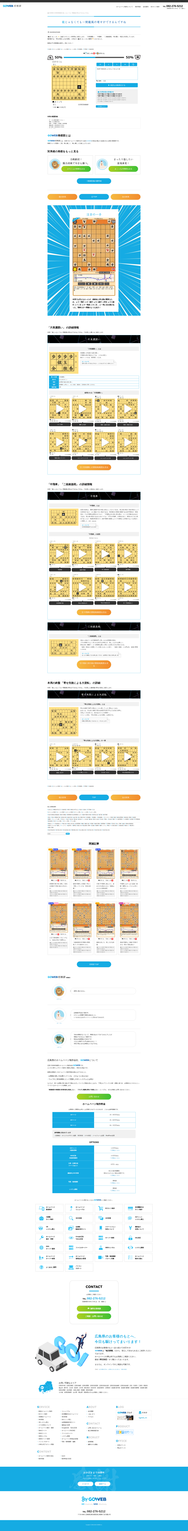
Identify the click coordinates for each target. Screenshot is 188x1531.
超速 (123, 823)
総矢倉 (80, 819)
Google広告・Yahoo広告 (69, 1428)
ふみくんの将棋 (69, 812)
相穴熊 (100, 814)
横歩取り (132, 825)
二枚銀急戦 (91, 49)
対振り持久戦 (71, 823)
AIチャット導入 (66, 1419)
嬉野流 (74, 825)
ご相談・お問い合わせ (94, 1316)
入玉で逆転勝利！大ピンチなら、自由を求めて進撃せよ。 (58, 925)
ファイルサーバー (67, 1433)
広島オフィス (121, 1445)
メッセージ (85, 1484)
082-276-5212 (174, 7)
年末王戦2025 (51, 830)
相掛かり (127, 825)
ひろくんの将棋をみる (76, 169)
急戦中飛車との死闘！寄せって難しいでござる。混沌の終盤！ (82, 872)
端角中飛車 (97, 823)
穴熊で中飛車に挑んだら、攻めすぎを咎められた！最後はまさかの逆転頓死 (105, 872)
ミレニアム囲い (56, 819)
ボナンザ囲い (66, 821)
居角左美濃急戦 (129, 823)
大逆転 (49, 49)
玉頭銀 (92, 825)
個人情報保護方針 (93, 1430)
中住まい (63, 819)
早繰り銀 (64, 823)
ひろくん (59, 999)
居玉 (49, 817)
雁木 (114, 819)
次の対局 (125, 197)
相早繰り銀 (95, 814)
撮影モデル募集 (93, 1444)
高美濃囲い (100, 817)
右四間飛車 (77, 823)
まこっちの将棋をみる (123, 169)
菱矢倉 (90, 819)
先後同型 (64, 809)
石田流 (113, 823)
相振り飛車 (51, 827)
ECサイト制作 (155, 6)
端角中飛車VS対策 (86, 814)
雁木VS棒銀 (63, 814)
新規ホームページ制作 (45, 1411)
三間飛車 (108, 823)
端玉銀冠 (50, 821)
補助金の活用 (66, 1425)
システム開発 (66, 1436)
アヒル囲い (73, 821)
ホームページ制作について (124, 6)
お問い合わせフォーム (95, 1428)
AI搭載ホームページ (45, 1417)
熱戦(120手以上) (75, 809)
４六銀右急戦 (114, 825)
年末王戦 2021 (106, 830)
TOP (95, 197)
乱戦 (81, 809)
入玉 (94, 809)
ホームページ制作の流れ (46, 1456)
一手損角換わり (57, 823)
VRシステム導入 (44, 1422)
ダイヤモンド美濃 (108, 817)
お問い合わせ (94, 1097)
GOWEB (88, 141)
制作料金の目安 (66, 1458)
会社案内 (145, 6)
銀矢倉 (75, 819)
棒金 (108, 825)
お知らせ (50, 809)
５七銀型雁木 (119, 819)
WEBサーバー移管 (44, 1439)
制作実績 (138, 6)
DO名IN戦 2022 (67, 830)
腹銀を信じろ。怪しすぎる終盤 (105, 928)
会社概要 (90, 1411)
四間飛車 (103, 823)
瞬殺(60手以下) (57, 809)
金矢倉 (71, 819)
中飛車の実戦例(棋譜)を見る (95, 612)
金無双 (134, 817)
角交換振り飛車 (86, 825)
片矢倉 (101, 819)
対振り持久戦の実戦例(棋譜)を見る (95, 664)
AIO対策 (41, 1419)
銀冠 (115, 817)
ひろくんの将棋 (56, 49)
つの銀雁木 (126, 819)
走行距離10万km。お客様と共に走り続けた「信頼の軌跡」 (113, 1369)
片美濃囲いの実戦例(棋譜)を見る (95, 467)
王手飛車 (89, 809)
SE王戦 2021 (91, 830)
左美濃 (131, 819)
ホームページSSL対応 (68, 1430)
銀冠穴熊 (70, 817)
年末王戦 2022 (98, 830)
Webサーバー (43, 1430)
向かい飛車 (118, 823)
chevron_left (108, 64)
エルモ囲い (59, 821)
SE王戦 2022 (59, 830)
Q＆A (63, 1456)
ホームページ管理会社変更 (70, 1439)
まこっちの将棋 (65, 49)
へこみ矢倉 (85, 819)
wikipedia (94, 521)
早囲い (105, 819)
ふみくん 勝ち (93, 812)
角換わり (50, 823)
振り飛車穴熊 (81, 817)
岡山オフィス (121, 1448)
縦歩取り (70, 825)
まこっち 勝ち (73, 49)
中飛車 (85, 49)
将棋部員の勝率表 (95, 181)
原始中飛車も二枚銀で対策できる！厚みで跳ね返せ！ (129, 928)
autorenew (133, 64)
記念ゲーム (102, 1484)
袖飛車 (97, 825)
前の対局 (62, 197)
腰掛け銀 (87, 823)
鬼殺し (58, 825)
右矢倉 (110, 819)
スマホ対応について (45, 1425)
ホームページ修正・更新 (46, 1428)
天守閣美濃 (137, 819)
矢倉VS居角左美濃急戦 (53, 814)
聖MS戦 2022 (75, 830)
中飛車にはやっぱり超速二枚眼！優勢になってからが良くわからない (129, 888)
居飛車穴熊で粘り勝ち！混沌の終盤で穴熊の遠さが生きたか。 (58, 872)
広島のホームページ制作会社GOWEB (12, 1)
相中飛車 (105, 814)
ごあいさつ (91, 1414)
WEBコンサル (43, 1436)
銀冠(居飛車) (120, 817)
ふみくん (59, 1047)
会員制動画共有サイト (68, 1422)
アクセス (90, 1417)
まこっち (59, 1023)
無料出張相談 (95, 1309)
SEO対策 (64, 1417)
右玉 (55, 821)
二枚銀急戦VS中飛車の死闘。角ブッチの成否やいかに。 (82, 945)
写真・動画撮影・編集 (68, 1441)
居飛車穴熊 (57, 817)
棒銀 (83, 823)
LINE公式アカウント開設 (46, 1444)
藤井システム (103, 825)
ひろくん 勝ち (77, 812)
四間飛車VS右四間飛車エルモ (74, 814)
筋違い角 (79, 825)
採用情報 (90, 1441)
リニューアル (66, 1411)
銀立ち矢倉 (96, 819)
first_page (100, 64)
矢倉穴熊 (75, 817)
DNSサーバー (43, 1433)
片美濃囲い (80, 49)
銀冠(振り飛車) (128, 817)
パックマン (63, 825)
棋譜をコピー (102, 106)
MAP (184, 1)
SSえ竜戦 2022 (82, 830)
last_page (125, 64)
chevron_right (117, 64)
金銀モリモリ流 (52, 825)
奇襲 (68, 809)
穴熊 (52, 817)
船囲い (49, 819)
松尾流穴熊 (63, 817)
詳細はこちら (115, 1150)
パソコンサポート (44, 1441)
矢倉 (67, 819)
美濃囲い (94, 817)
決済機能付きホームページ (70, 1414)
